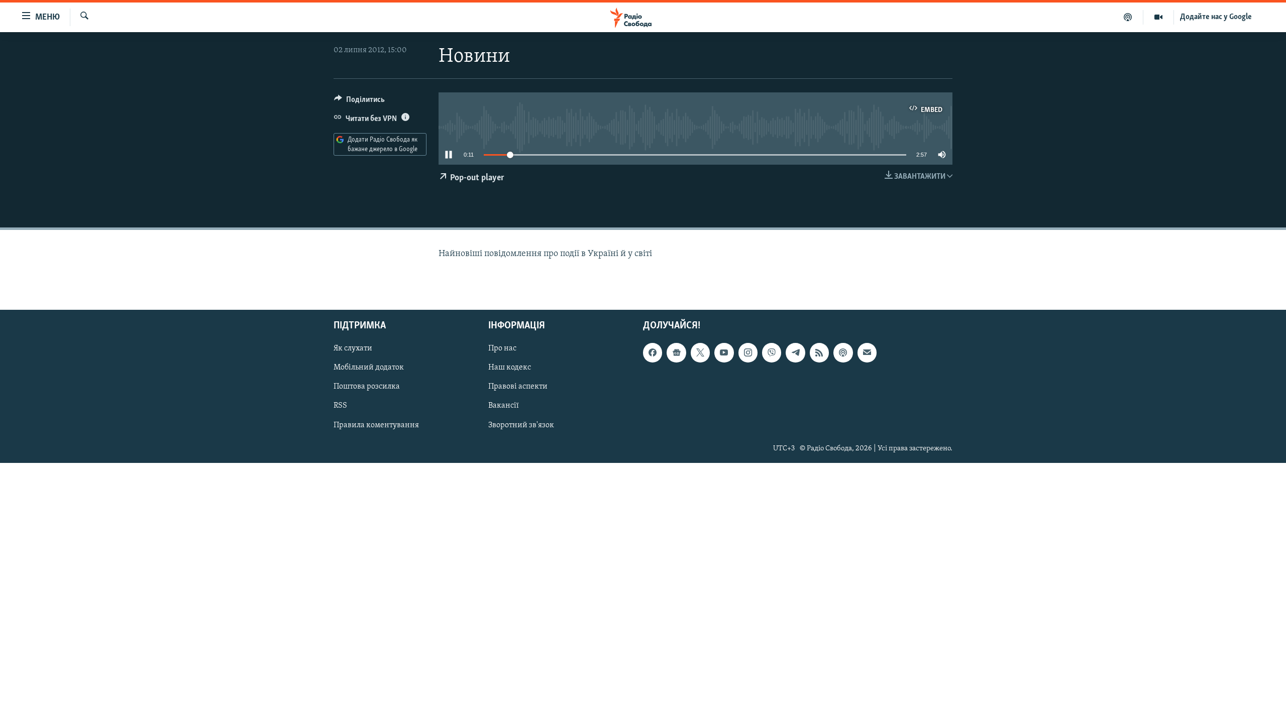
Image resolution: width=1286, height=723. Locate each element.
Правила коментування (376, 425)
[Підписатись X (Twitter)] (700, 352)
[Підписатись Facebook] (652, 352)
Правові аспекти (518, 387)
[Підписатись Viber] (771, 352)
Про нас (502, 348)
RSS (340, 406)
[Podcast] (842, 352)
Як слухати (353, 348)
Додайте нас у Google (1216, 17)
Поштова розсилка (367, 387)
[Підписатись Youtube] (723, 352)
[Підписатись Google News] (676, 352)
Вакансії (503, 406)
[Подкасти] (1128, 17)
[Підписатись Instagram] (748, 352)
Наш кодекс (509, 368)
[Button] (359, 101)
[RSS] (819, 352)
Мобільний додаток (369, 368)
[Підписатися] (867, 352)
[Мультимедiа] (1158, 17)
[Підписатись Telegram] (795, 352)
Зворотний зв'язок (521, 425)
